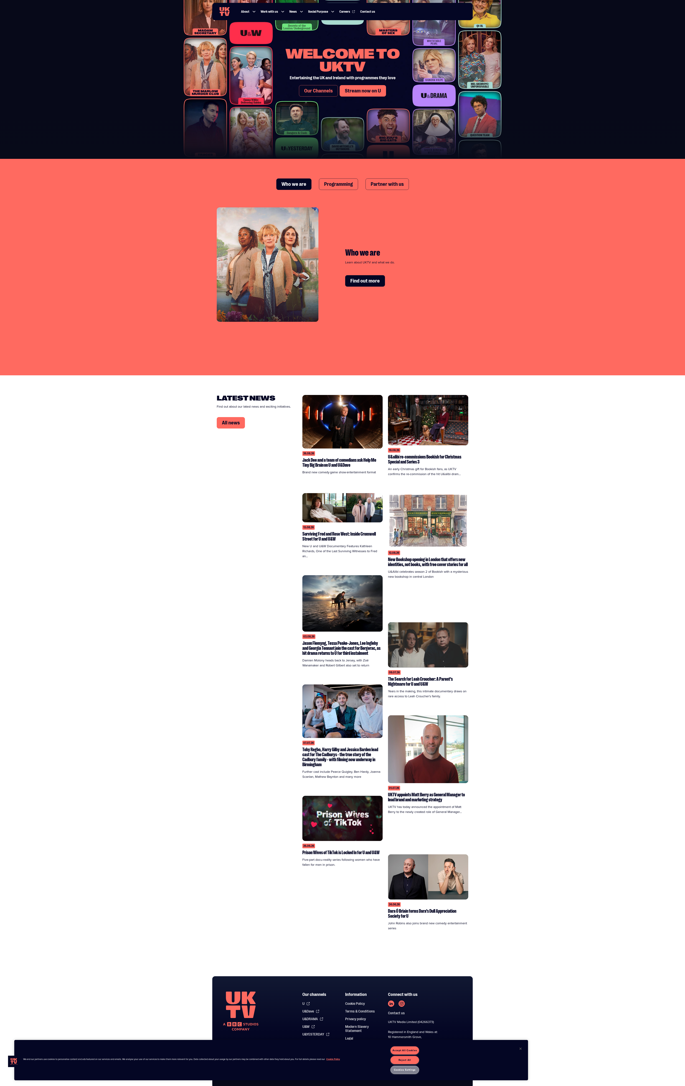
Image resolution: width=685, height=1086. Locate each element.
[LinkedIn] (391, 1004)
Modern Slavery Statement (357, 1029)
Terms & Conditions (360, 1011)
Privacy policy (355, 1019)
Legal (349, 1038)
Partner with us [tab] (387, 184)
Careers (344, 11)
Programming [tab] (338, 184)
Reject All (405, 1060)
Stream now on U (363, 91)
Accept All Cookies (404, 1050)
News (293, 11)
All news (231, 423)
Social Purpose (318, 11)
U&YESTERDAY (313, 1034)
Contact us (367, 11)
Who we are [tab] (293, 184)
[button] (254, 11)
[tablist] (342, 184)
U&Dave (308, 1011)
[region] (271, 1060)
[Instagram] (402, 1004)
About (245, 11)
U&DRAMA (310, 1019)
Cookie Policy (355, 1004)
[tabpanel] (342, 267)
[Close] (520, 1049)
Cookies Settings (405, 1070)
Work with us (269, 11)
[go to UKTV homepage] (224, 11)
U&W (305, 1027)
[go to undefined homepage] (241, 1011)
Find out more (365, 281)
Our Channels (318, 91)
